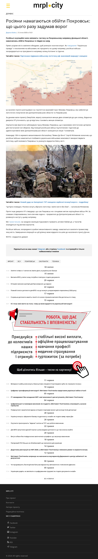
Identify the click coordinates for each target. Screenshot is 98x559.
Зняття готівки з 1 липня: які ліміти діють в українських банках (34, 271)
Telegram (41, 249)
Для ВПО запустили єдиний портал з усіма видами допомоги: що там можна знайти (42, 430)
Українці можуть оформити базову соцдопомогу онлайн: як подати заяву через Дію (42, 416)
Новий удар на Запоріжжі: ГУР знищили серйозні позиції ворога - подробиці (54, 202)
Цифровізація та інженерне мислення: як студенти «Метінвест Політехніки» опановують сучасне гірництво (48, 405)
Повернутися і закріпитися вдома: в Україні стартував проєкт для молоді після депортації (43, 410)
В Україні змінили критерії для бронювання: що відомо (31, 284)
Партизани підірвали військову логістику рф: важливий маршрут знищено (53, 56)
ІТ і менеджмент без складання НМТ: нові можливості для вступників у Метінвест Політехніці (47, 397)
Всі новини (49, 479)
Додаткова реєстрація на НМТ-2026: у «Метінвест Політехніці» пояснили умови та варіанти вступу (49, 450)
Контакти (10, 502)
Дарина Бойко (11, 33)
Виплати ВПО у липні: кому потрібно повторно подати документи (35, 277)
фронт (11, 261)
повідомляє (72, 45)
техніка (55, 261)
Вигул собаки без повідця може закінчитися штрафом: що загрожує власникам (40, 436)
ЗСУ (19, 261)
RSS (11, 542)
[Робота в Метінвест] (49, 343)
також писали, (15, 222)
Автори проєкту (13, 507)
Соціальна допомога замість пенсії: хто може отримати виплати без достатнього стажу (43, 297)
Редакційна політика (15, 511)
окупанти (43, 261)
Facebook (61, 249)
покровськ (30, 261)
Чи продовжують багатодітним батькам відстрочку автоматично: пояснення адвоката (43, 465)
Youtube (13, 538)
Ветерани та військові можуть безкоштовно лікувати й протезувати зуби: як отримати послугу (46, 384)
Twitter (12, 527)
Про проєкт (11, 498)
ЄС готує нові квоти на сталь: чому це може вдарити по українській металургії (41, 304)
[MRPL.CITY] (48, 5)
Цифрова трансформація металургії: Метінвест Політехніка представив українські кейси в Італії (48, 391)
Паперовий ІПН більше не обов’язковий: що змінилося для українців (36, 443)
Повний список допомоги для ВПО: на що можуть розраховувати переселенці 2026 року (43, 290)
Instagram (14, 532)
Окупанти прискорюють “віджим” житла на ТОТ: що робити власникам (37, 423)
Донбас (10, 13)
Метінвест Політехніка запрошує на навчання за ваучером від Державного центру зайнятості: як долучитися (49, 457)
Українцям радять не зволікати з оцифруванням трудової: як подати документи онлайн (43, 471)
